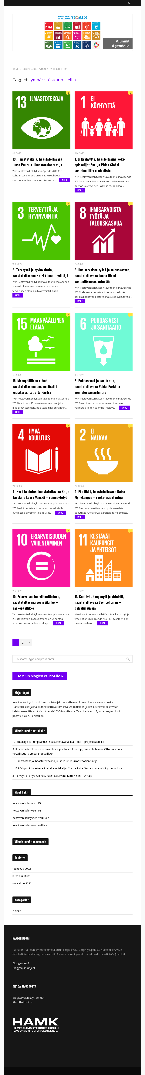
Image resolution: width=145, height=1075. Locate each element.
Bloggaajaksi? (20, 963)
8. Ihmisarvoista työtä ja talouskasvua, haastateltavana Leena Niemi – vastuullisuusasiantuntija (102, 275)
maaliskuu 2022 (22, 883)
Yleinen (16, 911)
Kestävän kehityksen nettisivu (30, 825)
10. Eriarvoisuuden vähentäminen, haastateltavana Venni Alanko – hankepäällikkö (36, 602)
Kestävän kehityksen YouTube (30, 818)
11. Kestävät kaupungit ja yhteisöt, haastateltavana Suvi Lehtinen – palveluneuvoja (99, 602)
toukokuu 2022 (21, 868)
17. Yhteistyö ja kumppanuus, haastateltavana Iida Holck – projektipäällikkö (58, 741)
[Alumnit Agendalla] (72, 33)
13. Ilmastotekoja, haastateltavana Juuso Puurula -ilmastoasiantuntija (37, 162)
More (64, 180)
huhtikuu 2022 (21, 876)
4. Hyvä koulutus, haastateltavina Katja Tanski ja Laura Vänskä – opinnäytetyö (40, 494)
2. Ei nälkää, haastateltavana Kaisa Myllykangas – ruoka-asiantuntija (100, 494)
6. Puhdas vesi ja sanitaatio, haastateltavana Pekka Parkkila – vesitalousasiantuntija (99, 386)
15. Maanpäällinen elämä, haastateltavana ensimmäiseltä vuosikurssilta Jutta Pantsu (34, 386)
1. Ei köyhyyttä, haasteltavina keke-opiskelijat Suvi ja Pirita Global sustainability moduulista (100, 165)
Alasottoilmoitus (22, 1002)
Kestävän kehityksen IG (26, 803)
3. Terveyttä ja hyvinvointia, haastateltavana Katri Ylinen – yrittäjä (40, 272)
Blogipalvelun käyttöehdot (28, 997)
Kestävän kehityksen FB (27, 810)
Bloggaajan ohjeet (23, 968)
